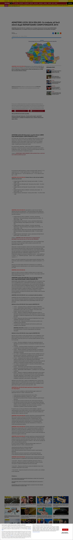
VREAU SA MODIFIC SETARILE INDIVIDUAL (64, 533)
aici (11, 535)
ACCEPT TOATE (65, 529)
